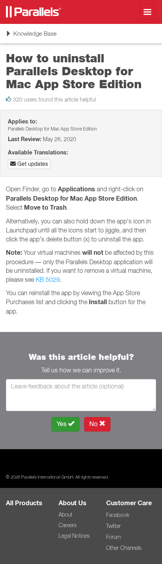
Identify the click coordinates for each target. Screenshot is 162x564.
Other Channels (124, 548)
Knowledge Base (31, 36)
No (94, 424)
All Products (24, 503)
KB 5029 (48, 279)
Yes (62, 424)
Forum (113, 537)
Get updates (32, 163)
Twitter (113, 526)
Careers (68, 525)
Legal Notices (74, 536)
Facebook (117, 515)
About (65, 514)
